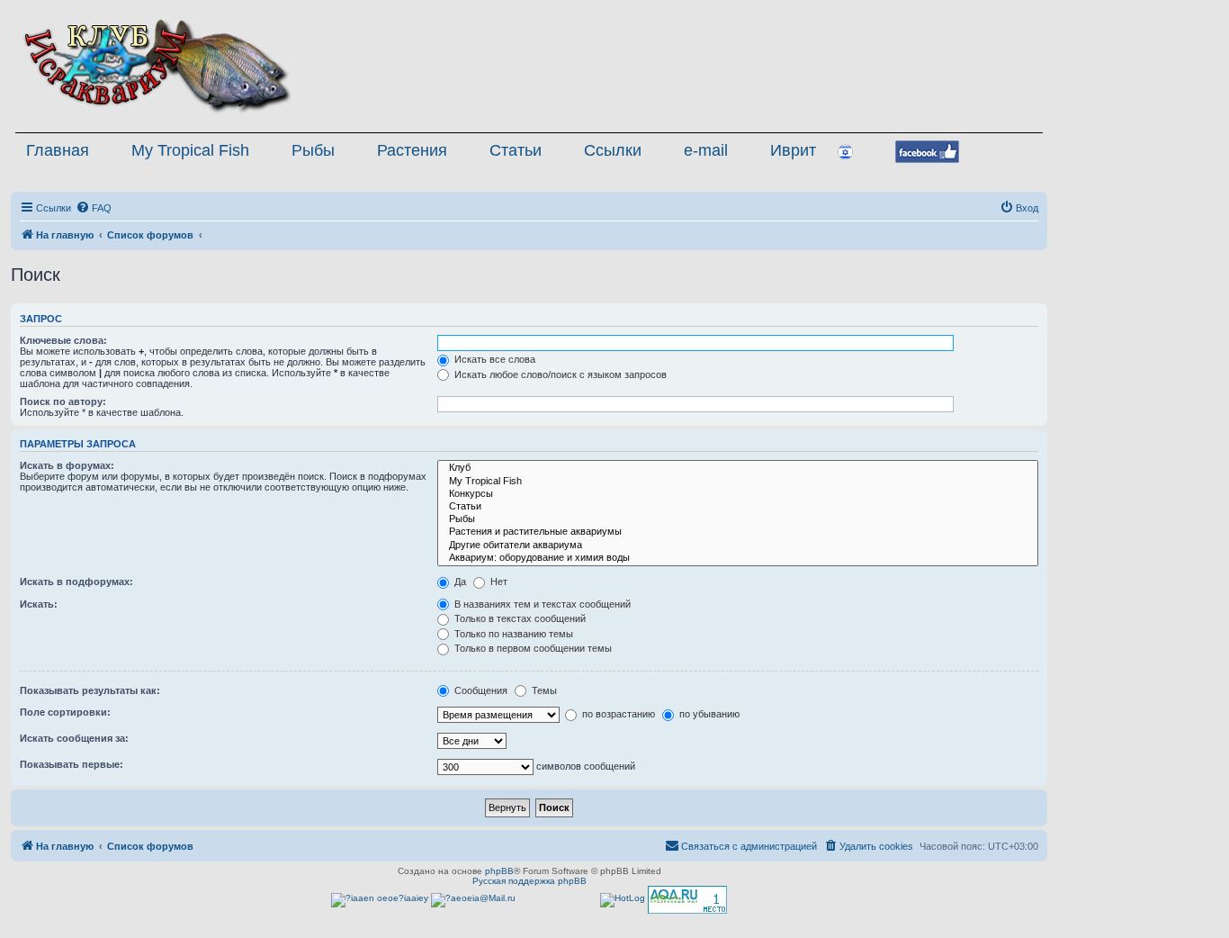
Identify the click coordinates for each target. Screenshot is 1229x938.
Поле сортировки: (65, 712)
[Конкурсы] (737, 494)
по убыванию (708, 713)
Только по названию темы (512, 633)
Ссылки (612, 150)
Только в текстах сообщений (519, 618)
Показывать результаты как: (90, 690)
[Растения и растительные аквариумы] (737, 532)
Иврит (793, 150)
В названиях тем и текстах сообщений (541, 604)
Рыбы (313, 150)
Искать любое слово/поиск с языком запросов (559, 374)
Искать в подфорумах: (76, 581)
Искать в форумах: (67, 465)
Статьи (515, 150)
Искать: (39, 604)
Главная (57, 150)
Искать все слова (493, 359)
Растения (412, 150)
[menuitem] (94, 208)
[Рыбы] (737, 519)
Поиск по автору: (63, 401)
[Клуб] (737, 468)
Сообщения (479, 690)
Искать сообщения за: (74, 738)
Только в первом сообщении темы (532, 648)
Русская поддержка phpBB (529, 881)
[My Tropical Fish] (737, 481)
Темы (543, 690)
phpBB (499, 871)
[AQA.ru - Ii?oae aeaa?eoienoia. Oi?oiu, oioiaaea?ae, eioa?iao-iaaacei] (687, 900)
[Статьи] (737, 507)
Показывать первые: (71, 764)
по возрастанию (617, 713)
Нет (497, 581)
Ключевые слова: (63, 340)
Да (459, 581)
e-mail (706, 150)
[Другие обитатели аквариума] (737, 545)
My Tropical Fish (190, 150)
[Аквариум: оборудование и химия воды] (737, 558)
